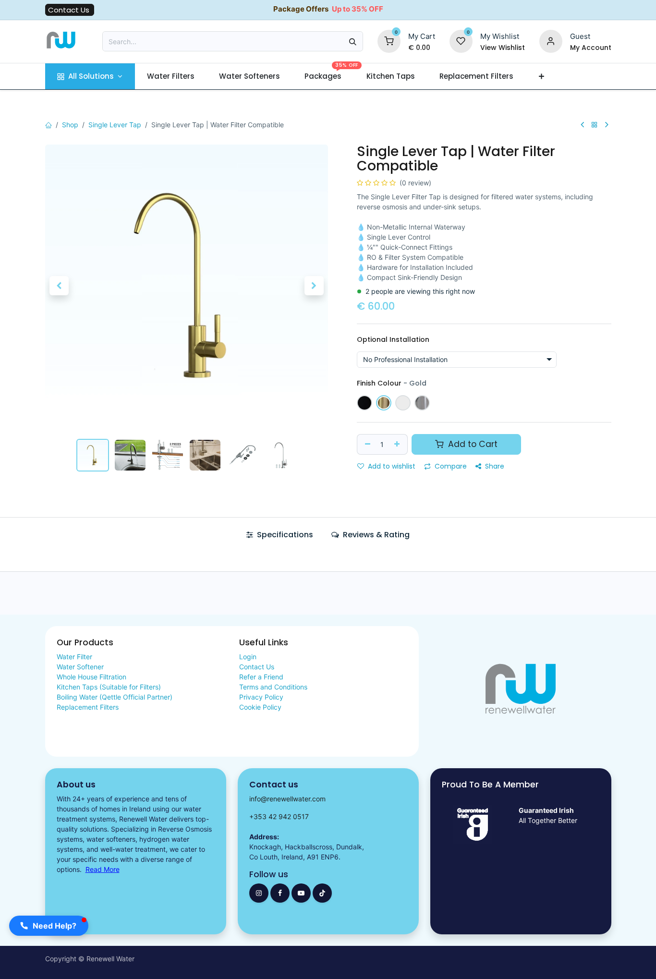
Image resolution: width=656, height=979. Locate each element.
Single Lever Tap (114, 125)
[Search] (353, 41)
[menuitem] (90, 76)
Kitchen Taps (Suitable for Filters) (109, 687)
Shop (70, 125)
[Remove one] (366, 444)
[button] (59, 285)
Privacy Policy (261, 697)
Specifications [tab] (284, 534)
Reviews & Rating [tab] (375, 534)
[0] (389, 40)
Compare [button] (450, 466)
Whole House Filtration (91, 677)
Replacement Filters (88, 707)
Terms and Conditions (273, 687)
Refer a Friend (261, 677)
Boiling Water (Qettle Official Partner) (114, 697)
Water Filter (74, 657)
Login (247, 657)
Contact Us (69, 10)
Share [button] (493, 466)
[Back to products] (594, 125)
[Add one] (398, 444)
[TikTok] (322, 893)
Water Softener (80, 667)
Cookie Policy (260, 707)
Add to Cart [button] (472, 444)
